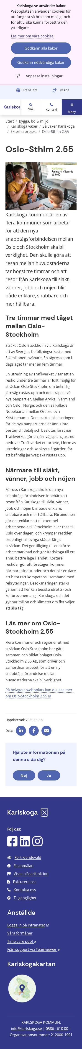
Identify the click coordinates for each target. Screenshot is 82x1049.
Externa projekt (23, 131)
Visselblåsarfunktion (31, 873)
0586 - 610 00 (57, 1028)
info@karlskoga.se (27, 1028)
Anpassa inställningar (44, 75)
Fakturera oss (24, 881)
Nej (24, 775)
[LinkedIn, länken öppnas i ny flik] (25, 844)
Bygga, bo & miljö (34, 121)
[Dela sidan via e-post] (46, 729)
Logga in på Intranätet (28, 925)
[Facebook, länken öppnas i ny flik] (33, 729)
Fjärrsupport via (33, 949)
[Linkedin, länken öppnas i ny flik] (21, 729)
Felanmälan (23, 865)
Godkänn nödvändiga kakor (41, 62)
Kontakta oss (25, 889)
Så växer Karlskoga (59, 126)
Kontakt (51, 109)
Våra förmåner (20, 933)
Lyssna (64, 90)
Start (9, 121)
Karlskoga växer (24, 126)
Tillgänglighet (25, 897)
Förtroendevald (28, 857)
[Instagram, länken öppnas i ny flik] (37, 844)
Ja (49, 775)
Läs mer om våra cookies (32, 36)
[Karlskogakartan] (22, 1001)
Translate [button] (30, 90)
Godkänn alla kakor (41, 48)
